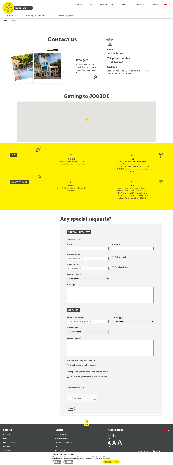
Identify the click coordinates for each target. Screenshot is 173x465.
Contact (154, 4)
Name (70, 244)
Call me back (120, 257)
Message (71, 285)
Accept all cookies (111, 462)
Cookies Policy (61, 438)
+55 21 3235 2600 (115, 62)
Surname (117, 244)
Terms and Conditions (75, 387)
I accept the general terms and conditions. (87, 371)
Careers (6, 450)
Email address (74, 264)
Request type (74, 274)
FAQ (5, 438)
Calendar (124, 4)
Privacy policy (61, 435)
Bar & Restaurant (107, 4)
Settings (57, 462)
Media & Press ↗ (10, 442)
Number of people (75, 317)
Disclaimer (59, 446)
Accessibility (60, 450)
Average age (72, 328)
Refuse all (69, 462)
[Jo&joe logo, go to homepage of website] (8, 8)
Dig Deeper (139, 4)
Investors (7, 446)
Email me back (121, 267)
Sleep (91, 4)
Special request (74, 338)
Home (79, 4)
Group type (117, 317)
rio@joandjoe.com (116, 53)
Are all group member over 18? (82, 360)
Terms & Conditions (63, 442)
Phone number (74, 254)
